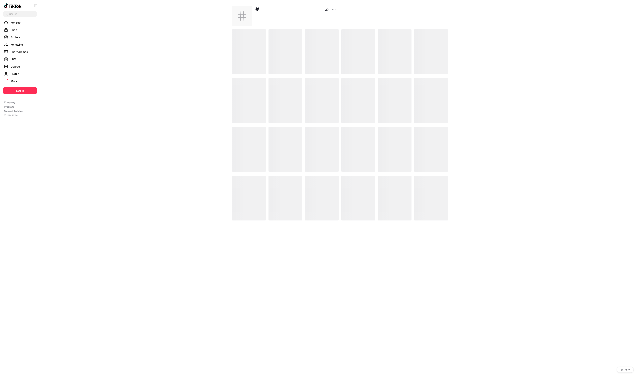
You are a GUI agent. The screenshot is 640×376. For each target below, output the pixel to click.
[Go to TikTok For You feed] (13, 5)
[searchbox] (20, 14)
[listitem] (20, 22)
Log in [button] (627, 370)
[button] (35, 5)
